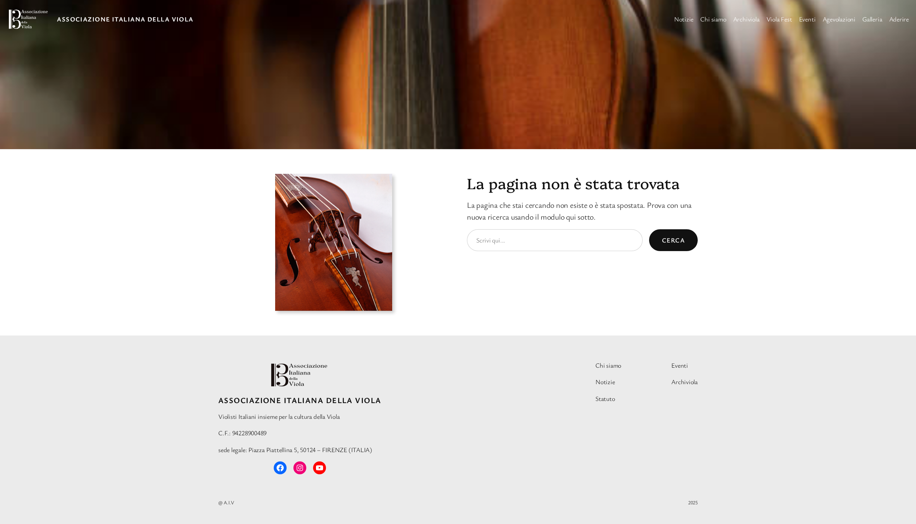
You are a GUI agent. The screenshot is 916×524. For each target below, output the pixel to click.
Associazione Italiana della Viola (125, 19)
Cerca (673, 240)
